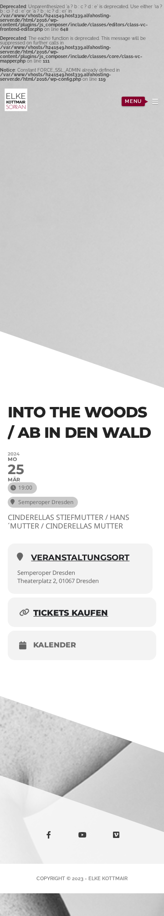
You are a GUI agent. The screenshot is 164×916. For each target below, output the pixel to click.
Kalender (54, 645)
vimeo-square (122, 839)
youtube (88, 837)
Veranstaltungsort (80, 558)
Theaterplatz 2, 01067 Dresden (58, 581)
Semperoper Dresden (46, 572)
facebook (54, 836)
